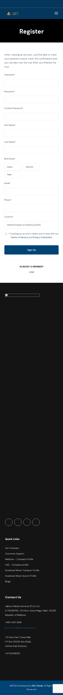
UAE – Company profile (17, 564)
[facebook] (41, 3)
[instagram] (57, 3)
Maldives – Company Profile (19, 559)
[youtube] (52, 3)
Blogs (8, 581)
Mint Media (37, 685)
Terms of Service (19, 237)
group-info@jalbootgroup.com (20, 627)
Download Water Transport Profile (22, 570)
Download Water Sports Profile (20, 575)
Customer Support (14, 553)
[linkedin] (47, 3)
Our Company (12, 548)
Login (31, 272)
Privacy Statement (42, 237)
